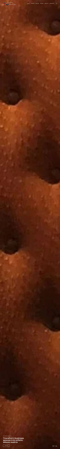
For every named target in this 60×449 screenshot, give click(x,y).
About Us (6, 445)
